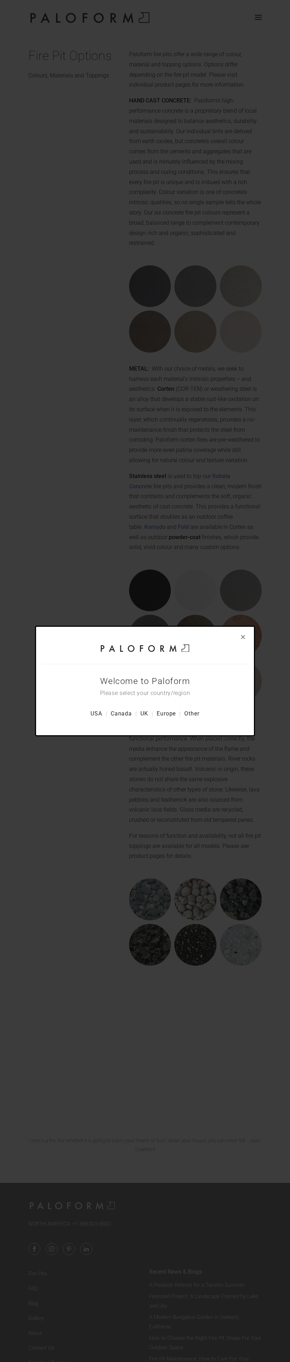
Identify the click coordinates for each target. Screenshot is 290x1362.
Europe (166, 713)
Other (191, 713)
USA (96, 713)
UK (144, 713)
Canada (121, 713)
